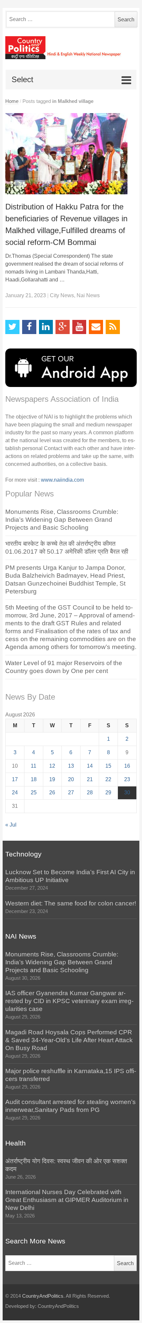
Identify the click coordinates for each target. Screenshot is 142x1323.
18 (34, 779)
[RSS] (113, 327)
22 (108, 779)
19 (52, 779)
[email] (96, 327)
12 (52, 766)
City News (62, 295)
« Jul (11, 825)
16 (127, 766)
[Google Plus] (62, 327)
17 (15, 779)
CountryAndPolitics (42, 1296)
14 (90, 766)
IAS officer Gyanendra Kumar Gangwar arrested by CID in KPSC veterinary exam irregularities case (69, 1001)
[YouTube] (79, 327)
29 (108, 792)
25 (34, 792)
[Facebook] (29, 327)
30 (127, 792)
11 (33, 766)
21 (90, 779)
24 (15, 792)
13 (71, 766)
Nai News (88, 295)
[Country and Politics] (71, 47)
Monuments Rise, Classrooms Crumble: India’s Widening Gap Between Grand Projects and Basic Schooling (61, 519)
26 (52, 792)
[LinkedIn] (46, 327)
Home (11, 101)
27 (71, 792)
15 (108, 766)
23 (127, 779)
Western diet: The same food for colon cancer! (70, 903)
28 (90, 792)
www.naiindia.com (62, 480)
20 (71, 779)
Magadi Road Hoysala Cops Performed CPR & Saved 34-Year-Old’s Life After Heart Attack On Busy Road (69, 1040)
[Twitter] (12, 327)
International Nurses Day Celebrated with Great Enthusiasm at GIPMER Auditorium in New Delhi (66, 1200)
